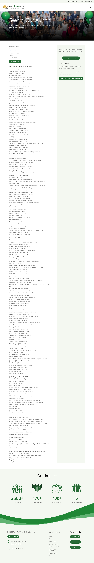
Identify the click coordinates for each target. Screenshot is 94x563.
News (69, 7)
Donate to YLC (77, 7)
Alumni (56, 7)
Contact (86, 7)
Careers (51, 556)
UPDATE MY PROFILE (70, 58)
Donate (74, 536)
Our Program (53, 539)
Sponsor (75, 542)
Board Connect (75, 1)
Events (62, 7)
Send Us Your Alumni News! (71, 78)
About (42, 7)
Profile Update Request (53, 550)
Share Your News (54, 547)
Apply (49, 7)
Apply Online (52, 541)
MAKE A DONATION (86, 1)
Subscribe (12, 536)
